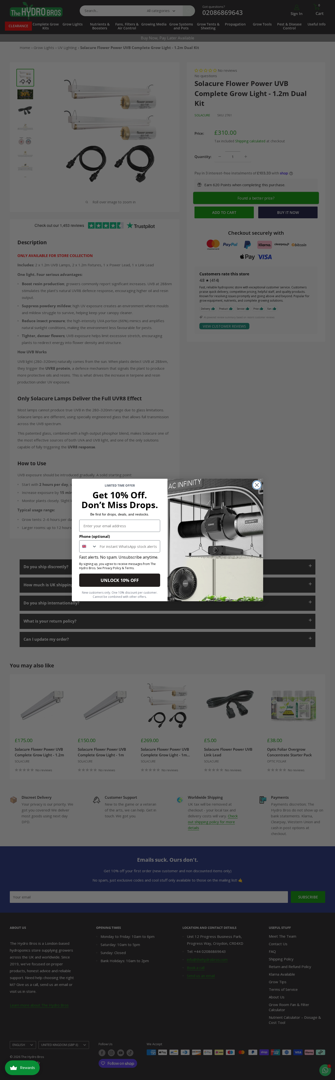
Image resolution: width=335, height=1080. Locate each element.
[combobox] (88, 546)
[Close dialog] (257, 485)
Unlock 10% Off (120, 580)
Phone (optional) (94, 536)
